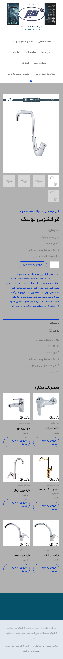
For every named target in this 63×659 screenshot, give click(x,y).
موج (34, 306)
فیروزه (39, 301)
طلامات (56, 301)
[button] (31, 81)
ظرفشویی (48, 301)
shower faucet (30, 283)
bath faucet (37, 279)
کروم (32, 301)
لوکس (19, 301)
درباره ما (45, 52)
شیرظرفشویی (26, 297)
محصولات (39, 211)
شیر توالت (21, 288)
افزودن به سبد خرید (32, 264)
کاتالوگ (16, 52)
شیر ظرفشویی (52, 211)
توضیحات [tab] (54, 323)
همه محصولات (26, 211)
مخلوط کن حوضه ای (46, 306)
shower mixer (46, 283)
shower (17, 283)
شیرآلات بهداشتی (51, 297)
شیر (52, 288)
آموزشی (25, 63)
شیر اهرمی (32, 288)
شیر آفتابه (43, 288)
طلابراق (15, 297)
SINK (56, 283)
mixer (9, 283)
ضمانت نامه (40, 63)
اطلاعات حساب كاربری (19, 74)
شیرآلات (15, 292)
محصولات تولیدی (24, 41)
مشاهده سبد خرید (45, 74)
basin (14, 279)
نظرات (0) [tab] (54, 331)
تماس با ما (31, 52)
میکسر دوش (26, 306)
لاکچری (26, 301)
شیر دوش (49, 292)
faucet (47, 279)
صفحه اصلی (44, 41)
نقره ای (15, 306)
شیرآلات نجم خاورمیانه (32, 26)
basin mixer (24, 279)
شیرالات (37, 297)
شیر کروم (24, 292)
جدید (57, 288)
